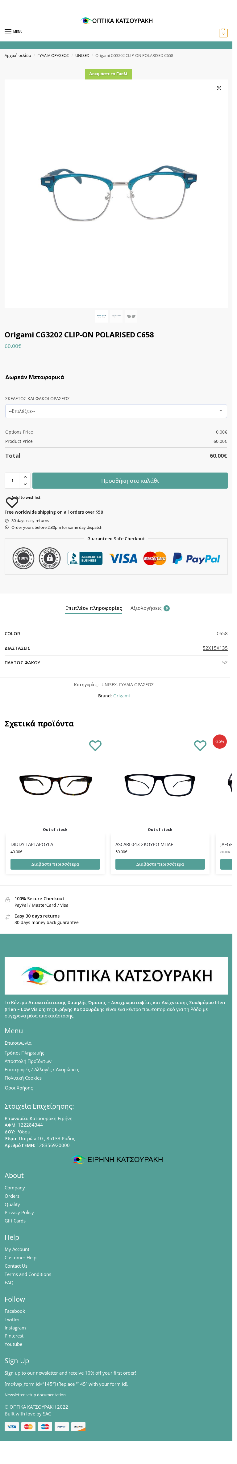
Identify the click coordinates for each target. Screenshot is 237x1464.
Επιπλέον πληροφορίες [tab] (93, 608)
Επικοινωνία (18, 1043)
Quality (12, 1204)
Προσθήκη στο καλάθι (130, 480)
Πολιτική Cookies (23, 1078)
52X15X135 (215, 648)
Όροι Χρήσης (19, 1088)
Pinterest (14, 1336)
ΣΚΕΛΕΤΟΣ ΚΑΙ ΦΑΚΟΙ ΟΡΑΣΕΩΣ (37, 398)
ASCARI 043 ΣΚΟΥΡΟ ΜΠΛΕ (144, 844)
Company (15, 1187)
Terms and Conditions (28, 1274)
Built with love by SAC (28, 1413)
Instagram (15, 1328)
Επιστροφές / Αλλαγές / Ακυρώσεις (42, 1069)
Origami (121, 696)
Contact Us (16, 1266)
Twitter (12, 1319)
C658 (222, 633)
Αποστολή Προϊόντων (28, 1061)
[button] (223, 33)
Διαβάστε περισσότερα (55, 864)
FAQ (9, 1282)
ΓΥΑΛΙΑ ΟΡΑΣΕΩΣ (53, 55)
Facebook (15, 1311)
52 (225, 662)
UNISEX (82, 55)
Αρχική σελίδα (18, 55)
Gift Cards (15, 1221)
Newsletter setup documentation (35, 1395)
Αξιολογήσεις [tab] (149, 608)
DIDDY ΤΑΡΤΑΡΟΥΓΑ (31, 844)
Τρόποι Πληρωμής (24, 1053)
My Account (17, 1249)
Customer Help (20, 1257)
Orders (12, 1196)
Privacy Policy (19, 1212)
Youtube (13, 1344)
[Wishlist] (95, 745)
